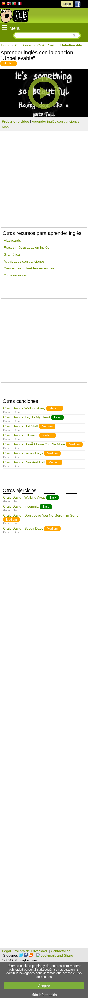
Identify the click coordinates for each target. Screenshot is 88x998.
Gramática (12, 254)
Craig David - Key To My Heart (26, 417)
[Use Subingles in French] (20, 4)
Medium (8, 63)
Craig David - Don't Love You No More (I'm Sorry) (41, 515)
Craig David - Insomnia (21, 506)
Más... (6, 127)
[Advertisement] (44, 344)
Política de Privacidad (30, 951)
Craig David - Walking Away (24, 408)
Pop (16, 501)
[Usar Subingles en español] (3, 4)
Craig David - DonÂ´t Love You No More (34, 444)
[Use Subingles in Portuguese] (14, 4)
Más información (44, 995)
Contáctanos (60, 951)
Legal (6, 951)
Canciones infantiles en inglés (29, 268)
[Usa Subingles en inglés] (9, 4)
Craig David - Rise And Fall (24, 462)
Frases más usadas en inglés (26, 247)
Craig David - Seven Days (23, 453)
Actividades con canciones (24, 261)
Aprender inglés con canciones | (56, 121)
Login (67, 4)
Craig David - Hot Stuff (20, 426)
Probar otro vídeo (15, 121)
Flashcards (12, 240)
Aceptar (44, 986)
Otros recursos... (17, 275)
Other (17, 412)
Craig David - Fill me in (20, 435)
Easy (57, 417)
